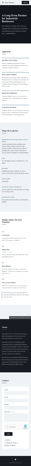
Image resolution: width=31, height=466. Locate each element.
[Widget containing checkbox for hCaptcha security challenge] (16, 427)
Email (6, 397)
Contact (25, 2)
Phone (6, 404)
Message (9, 412)
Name (6, 390)
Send (8, 434)
